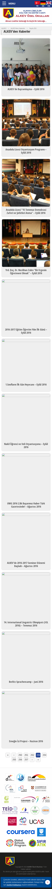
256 (20, 759)
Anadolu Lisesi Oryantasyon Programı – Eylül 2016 (26, 151)
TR (37, 6)
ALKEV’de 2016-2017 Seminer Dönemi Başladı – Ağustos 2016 (26, 564)
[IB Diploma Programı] (21, 783)
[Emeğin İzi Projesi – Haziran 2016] (26, 715)
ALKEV (3, 28)
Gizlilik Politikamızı (14, 885)
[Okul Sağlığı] (23, 826)
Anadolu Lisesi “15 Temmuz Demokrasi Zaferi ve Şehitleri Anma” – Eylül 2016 (26, 211)
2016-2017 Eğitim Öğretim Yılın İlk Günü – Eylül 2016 (26, 331)
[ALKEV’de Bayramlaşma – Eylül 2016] (26, 62)
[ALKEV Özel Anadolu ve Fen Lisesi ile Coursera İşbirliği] (20, 837)
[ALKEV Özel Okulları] (26, 18)
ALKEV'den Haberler (18, 28)
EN (49, 6)
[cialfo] (41, 837)
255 (14, 759)
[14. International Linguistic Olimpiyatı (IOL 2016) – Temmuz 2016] (26, 596)
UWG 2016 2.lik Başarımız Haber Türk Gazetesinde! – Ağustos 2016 (26, 505)
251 (26, 755)
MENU (12, 3)
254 (44, 755)
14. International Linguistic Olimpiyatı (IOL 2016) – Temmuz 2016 (26, 624)
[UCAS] (37, 826)
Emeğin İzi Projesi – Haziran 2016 (26, 741)
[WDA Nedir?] (10, 793)
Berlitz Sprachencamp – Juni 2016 (26, 681)
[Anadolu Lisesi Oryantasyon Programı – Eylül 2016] (26, 123)
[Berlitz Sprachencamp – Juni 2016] (26, 655)
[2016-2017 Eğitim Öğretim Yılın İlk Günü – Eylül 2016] (26, 303)
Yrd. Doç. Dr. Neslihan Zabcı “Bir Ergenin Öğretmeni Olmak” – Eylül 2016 (26, 271)
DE (43, 6)
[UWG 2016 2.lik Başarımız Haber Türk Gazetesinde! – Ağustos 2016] (26, 477)
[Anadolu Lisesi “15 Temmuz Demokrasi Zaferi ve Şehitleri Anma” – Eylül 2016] (26, 183)
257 (26, 759)
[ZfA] (36, 783)
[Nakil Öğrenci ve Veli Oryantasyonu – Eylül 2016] (26, 418)
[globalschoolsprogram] (16, 848)
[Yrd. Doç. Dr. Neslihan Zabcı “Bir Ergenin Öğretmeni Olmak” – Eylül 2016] (26, 243)
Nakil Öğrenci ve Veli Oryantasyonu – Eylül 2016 (26, 445)
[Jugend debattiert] (23, 793)
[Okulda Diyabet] (12, 826)
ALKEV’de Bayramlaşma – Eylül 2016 (26, 89)
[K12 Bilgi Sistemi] (46, 815)
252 (32, 755)
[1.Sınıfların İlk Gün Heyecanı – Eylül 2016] (26, 360)
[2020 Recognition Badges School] (35, 815)
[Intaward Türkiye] (26, 804)
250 (20, 755)
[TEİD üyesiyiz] (10, 815)
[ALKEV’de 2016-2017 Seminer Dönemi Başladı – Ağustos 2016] (26, 537)
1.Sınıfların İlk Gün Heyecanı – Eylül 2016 (26, 384)
